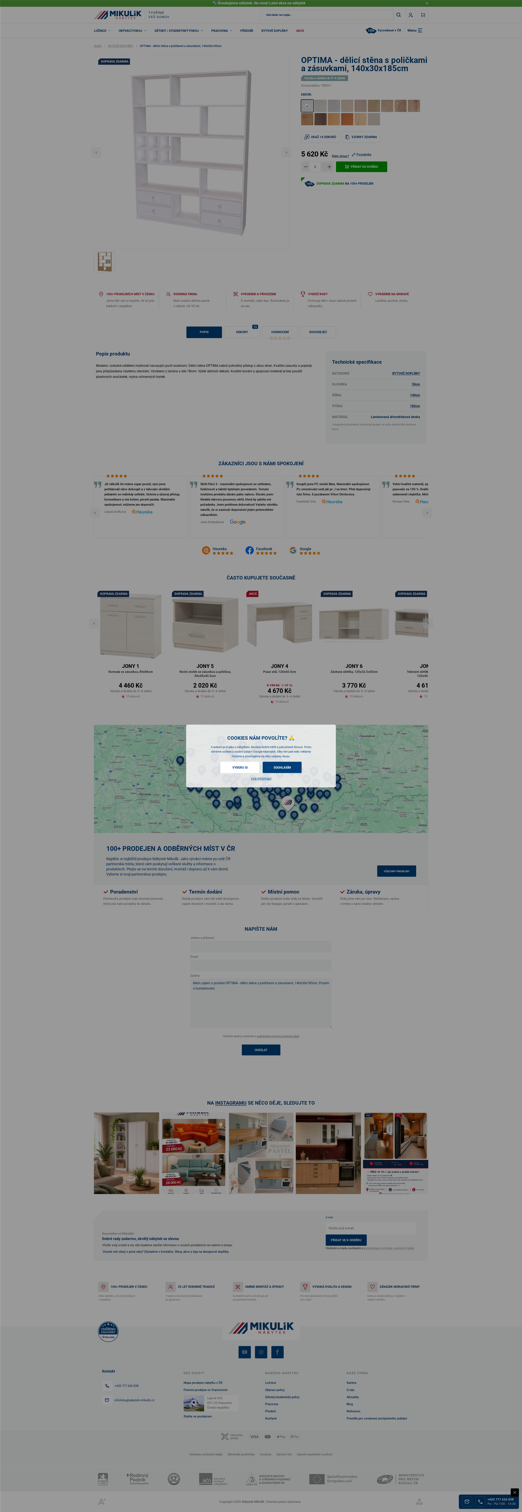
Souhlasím (282, 767)
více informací (261, 779)
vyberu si (240, 767)
